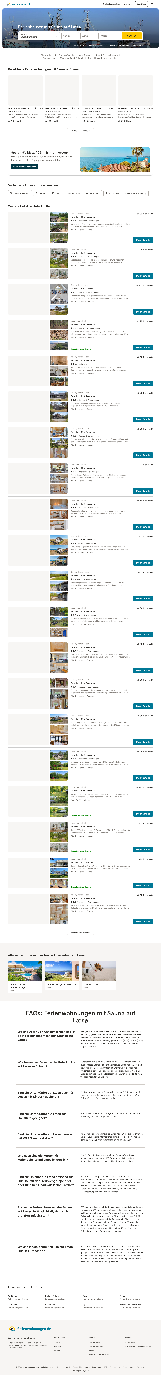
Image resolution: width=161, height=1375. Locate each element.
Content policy (128, 1367)
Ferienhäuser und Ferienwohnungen (88, 45)
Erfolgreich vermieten (111, 4)
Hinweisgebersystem (80, 1371)
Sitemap (140, 1367)
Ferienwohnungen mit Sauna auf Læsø (126, 45)
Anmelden (128, 4)
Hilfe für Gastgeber (96, 1346)
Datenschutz (115, 1367)
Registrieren (141, 4)
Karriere (56, 1342)
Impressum (96, 1367)
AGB (105, 1367)
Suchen (132, 35)
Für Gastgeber (129, 1342)
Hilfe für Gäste (94, 1342)
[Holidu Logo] (18, 4)
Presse (91, 1350)
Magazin (56, 1350)
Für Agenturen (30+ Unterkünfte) (137, 1346)
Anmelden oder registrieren (24, 166)
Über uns (57, 1346)
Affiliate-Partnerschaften (99, 1354)
